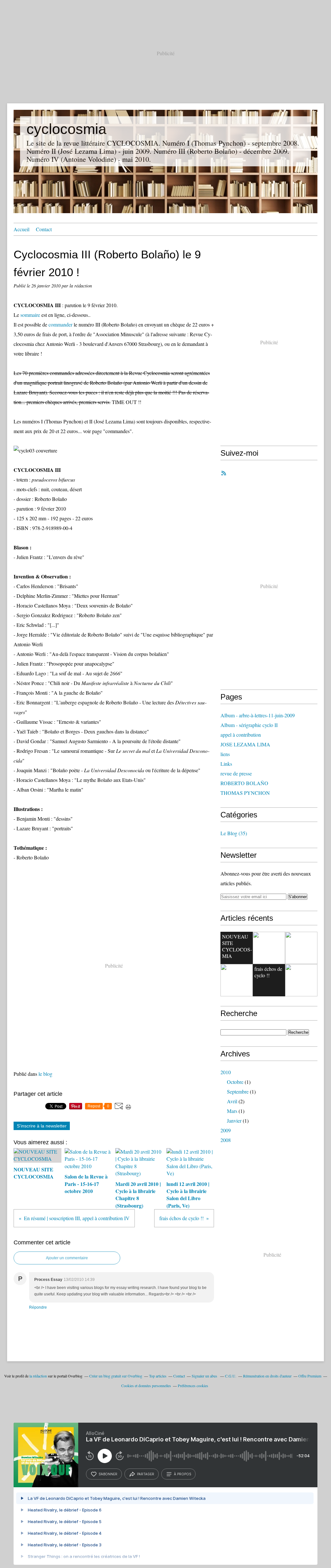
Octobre (235, 1081)
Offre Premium (309, 1375)
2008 (225, 1140)
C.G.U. (230, 1375)
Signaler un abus (205, 1375)
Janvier (234, 1120)
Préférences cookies (193, 1385)
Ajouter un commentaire (67, 1258)
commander (60, 324)
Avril (232, 1101)
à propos (182, 1474)
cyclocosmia (66, 129)
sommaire (30, 314)
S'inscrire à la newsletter (42, 1125)
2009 (225, 1130)
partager (145, 1474)
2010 (225, 1072)
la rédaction (38, 1375)
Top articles (157, 1375)
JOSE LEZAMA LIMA (245, 744)
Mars (232, 1110)
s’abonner (108, 1474)
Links (226, 763)
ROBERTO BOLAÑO (244, 783)
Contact (44, 229)
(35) (233, 833)
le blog (45, 1073)
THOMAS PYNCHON (245, 792)
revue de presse (236, 773)
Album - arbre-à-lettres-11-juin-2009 (257, 715)
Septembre (238, 1091)
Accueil (21, 229)
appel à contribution (240, 734)
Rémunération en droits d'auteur (267, 1375)
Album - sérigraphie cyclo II (249, 725)
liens (225, 754)
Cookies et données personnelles (146, 1385)
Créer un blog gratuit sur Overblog (115, 1375)
